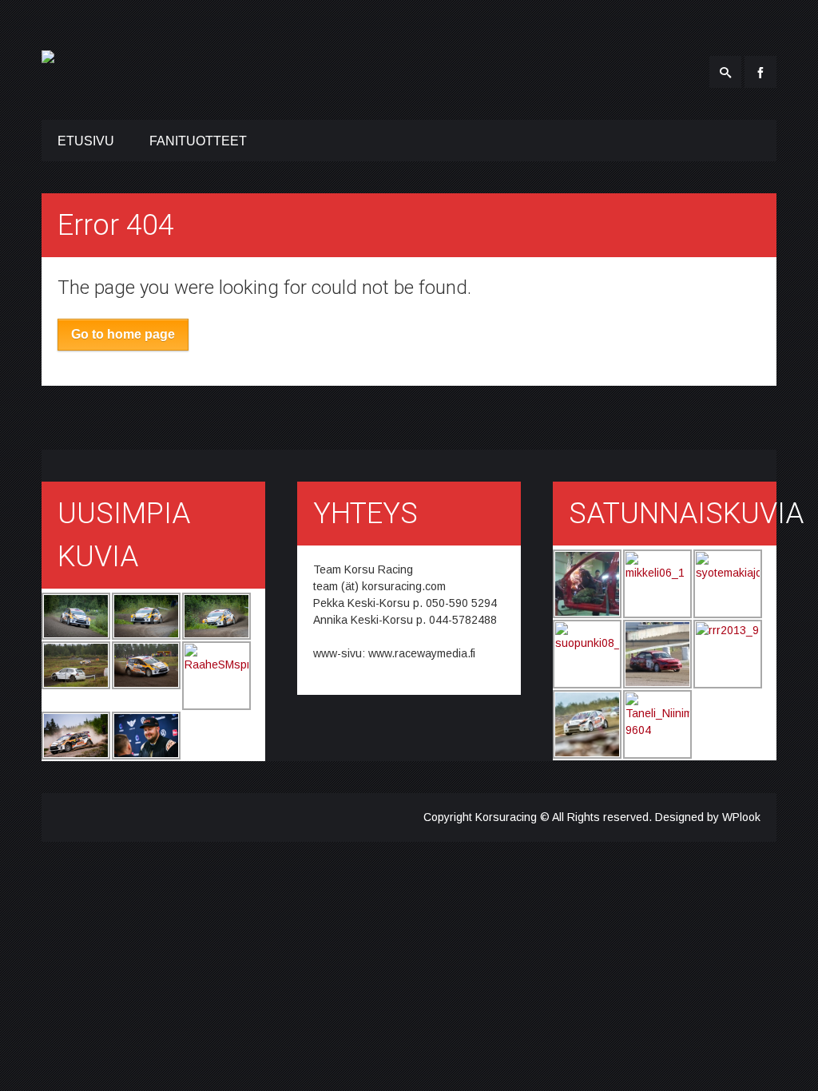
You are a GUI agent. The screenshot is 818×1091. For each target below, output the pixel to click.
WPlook (741, 817)
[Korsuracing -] (48, 53)
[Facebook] (760, 72)
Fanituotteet (198, 141)
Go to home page (123, 334)
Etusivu (86, 141)
